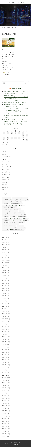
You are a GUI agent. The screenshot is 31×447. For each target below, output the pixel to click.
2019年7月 (4, 418)
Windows (15, 224)
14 (27, 135)
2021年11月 (5, 347)
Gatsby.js (7, 213)
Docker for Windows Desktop (12, 209)
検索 (26, 83)
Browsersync (8, 201)
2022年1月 (4, 342)
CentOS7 (18, 201)
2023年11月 (5, 288)
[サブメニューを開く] (28, 152)
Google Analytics (21, 214)
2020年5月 (4, 393)
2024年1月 (4, 285)
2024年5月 (4, 275)
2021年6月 (4, 359)
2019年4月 (4, 426)
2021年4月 (4, 365)
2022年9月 (4, 321)
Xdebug (6, 227)
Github (22, 213)
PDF (20, 218)
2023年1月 (4, 311)
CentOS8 (7, 203)
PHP (3, 159)
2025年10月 (5, 244)
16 (8, 137)
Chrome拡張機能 (17, 203)
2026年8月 (4, 237)
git (14, 213)
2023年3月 (4, 306)
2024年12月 (5, 257)
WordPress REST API (10, 226)
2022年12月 (5, 313)
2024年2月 (4, 283)
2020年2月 (4, 400)
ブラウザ (4, 177)
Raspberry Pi (5, 161)
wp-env (21, 226)
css (3, 154)
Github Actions (8, 214)
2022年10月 (5, 319)
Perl (26, 218)
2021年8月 (4, 354)
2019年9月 (4, 413)
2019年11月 (5, 408)
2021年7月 (4, 357)
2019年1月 (4, 434)
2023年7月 (4, 298)
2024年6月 (4, 273)
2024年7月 (4, 270)
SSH (26, 220)
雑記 (3, 190)
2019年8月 (4, 416)
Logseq (14, 216)
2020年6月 (4, 390)
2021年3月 (4, 367)
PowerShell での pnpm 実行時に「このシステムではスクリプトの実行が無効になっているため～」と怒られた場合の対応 (16, 93)
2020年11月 (5, 377)
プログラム (4, 179)
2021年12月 (5, 344)
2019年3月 (4, 428)
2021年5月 (4, 362)
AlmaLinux (16, 198)
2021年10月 (5, 349)
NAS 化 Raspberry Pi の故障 (11, 100)
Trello (12, 222)
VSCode (21, 222)
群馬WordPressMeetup (17, 229)
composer (7, 205)
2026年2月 (4, 242)
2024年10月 (5, 262)
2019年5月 (4, 423)
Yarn (14, 227)
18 (15, 137)
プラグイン (22, 227)
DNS (22, 205)
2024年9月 (4, 265)
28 (27, 140)
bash (6, 199)
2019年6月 (4, 421)
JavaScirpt (5, 156)
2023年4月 (4, 303)
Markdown (22, 216)
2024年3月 (4, 280)
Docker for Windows (10, 207)
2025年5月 (4, 250)
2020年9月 (4, 382)
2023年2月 (4, 308)
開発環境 (4, 187)
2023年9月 (4, 293)
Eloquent (7, 211)
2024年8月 (4, 267)
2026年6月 (4, 239)
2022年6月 (4, 329)
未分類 (3, 182)
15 (4, 137)
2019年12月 (5, 405)
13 (23, 135)
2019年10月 (5, 411)
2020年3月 (4, 398)
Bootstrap (14, 199)
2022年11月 (5, 316)
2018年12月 (5, 436)
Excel (15, 211)
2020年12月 (5, 375)
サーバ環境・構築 (6, 172)
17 (11, 137)
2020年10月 (5, 380)
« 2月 (3, 144)
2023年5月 (4, 301)
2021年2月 (4, 370)
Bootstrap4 (24, 199)
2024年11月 (5, 260)
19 (19, 137)
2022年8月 (4, 324)
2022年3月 (4, 336)
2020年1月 (4, 403)
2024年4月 (4, 278)
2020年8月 (4, 385)
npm (13, 218)
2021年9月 (4, 352)
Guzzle (6, 216)
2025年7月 (4, 247)
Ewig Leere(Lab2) (15, 2)
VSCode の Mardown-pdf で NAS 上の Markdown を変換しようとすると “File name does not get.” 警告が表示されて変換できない (15, 121)
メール (6, 229)
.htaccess (7, 198)
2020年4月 (4, 395)
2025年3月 (4, 255)
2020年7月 (4, 388)
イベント (4, 169)
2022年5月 (4, 331)
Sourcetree (17, 220)
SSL (6, 222)
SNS (3, 164)
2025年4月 (4, 252)
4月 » (7, 144)
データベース (5, 174)
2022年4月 (4, 334)
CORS (15, 205)
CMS (3, 151)
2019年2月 (4, 431)
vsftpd (6, 224)
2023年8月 (4, 296)
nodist (6, 218)
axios (25, 198)
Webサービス (5, 167)
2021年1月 (4, 372)
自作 (3, 185)
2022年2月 (4, 339)
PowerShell (8, 220)
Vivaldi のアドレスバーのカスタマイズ (13, 125)
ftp (21, 211)
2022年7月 (4, 326)
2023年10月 (5, 290)
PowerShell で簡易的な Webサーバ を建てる (15, 102)
